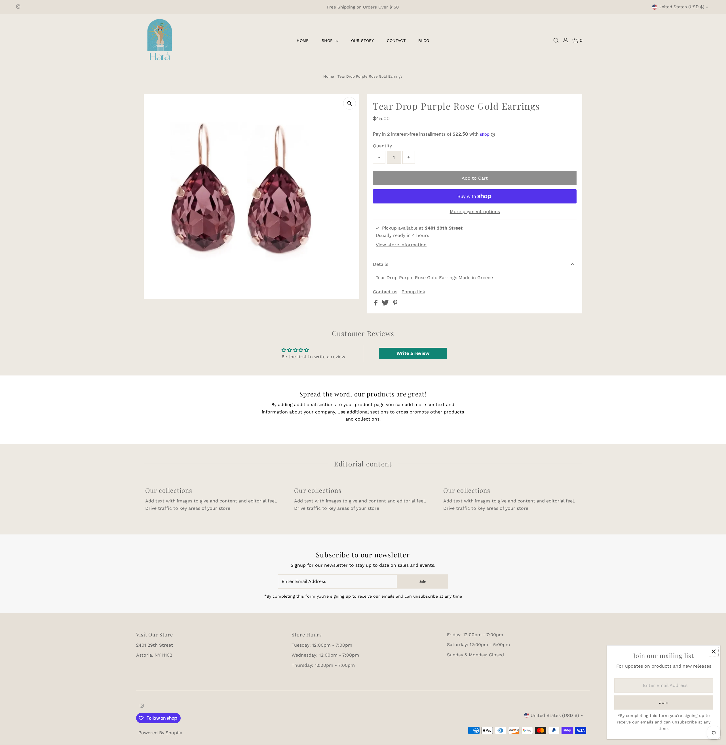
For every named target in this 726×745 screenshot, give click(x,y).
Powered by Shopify (160, 732)
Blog (423, 40)
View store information (401, 244)
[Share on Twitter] (386, 304)
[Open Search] (556, 40)
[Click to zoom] (349, 103)
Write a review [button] (412, 353)
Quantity (382, 145)
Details (380, 264)
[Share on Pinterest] (395, 304)
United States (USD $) (681, 6)
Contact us (385, 292)
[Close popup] (714, 652)
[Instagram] (18, 7)
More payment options (475, 211)
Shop (328, 40)
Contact (396, 40)
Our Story (362, 40)
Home (303, 40)
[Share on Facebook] (376, 304)
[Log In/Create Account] (565, 40)
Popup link (413, 292)
